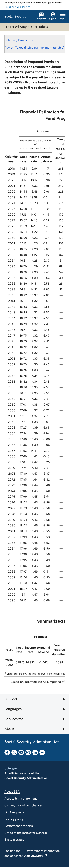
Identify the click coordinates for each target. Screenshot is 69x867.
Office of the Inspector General (25, 833)
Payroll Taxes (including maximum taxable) (34, 47)
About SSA (12, 791)
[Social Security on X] (14, 753)
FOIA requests (14, 812)
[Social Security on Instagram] (28, 753)
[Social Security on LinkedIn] (35, 753)
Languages (13, 709)
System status (14, 839)
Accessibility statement (20, 798)
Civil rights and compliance (23, 805)
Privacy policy (14, 819)
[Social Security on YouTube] (21, 753)
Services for (13, 719)
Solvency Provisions (19, 40)
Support (10, 699)
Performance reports (18, 826)
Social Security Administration (25, 778)
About (9, 729)
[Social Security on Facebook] (7, 753)
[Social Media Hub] (42, 753)
